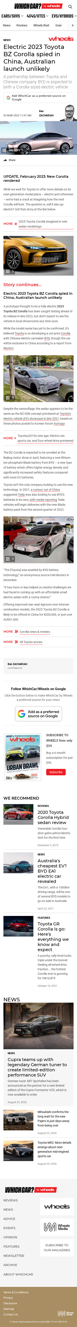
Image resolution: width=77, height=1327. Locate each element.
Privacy (8, 1297)
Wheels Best (41, 25)
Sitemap (8, 1308)
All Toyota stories (31, 642)
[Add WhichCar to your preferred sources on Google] (38, 713)
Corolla (65, 333)
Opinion (10, 1237)
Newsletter (13, 1256)
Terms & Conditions (15, 1292)
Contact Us (10, 1314)
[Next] (72, 25)
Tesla (21, 494)
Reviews (21, 25)
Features (11, 1246)
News (6, 25)
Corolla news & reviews (35, 631)
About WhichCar (18, 1274)
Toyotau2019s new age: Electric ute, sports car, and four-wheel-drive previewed (45, 438)
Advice (9, 1219)
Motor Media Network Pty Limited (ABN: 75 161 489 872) (40, 1322)
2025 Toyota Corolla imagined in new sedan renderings (43, 224)
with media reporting (43, 499)
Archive (10, 1265)
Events (9, 1228)
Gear (58, 25)
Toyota (19, 333)
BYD (47, 338)
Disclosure (10, 1303)
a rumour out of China (45, 489)
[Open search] (70, 7)
